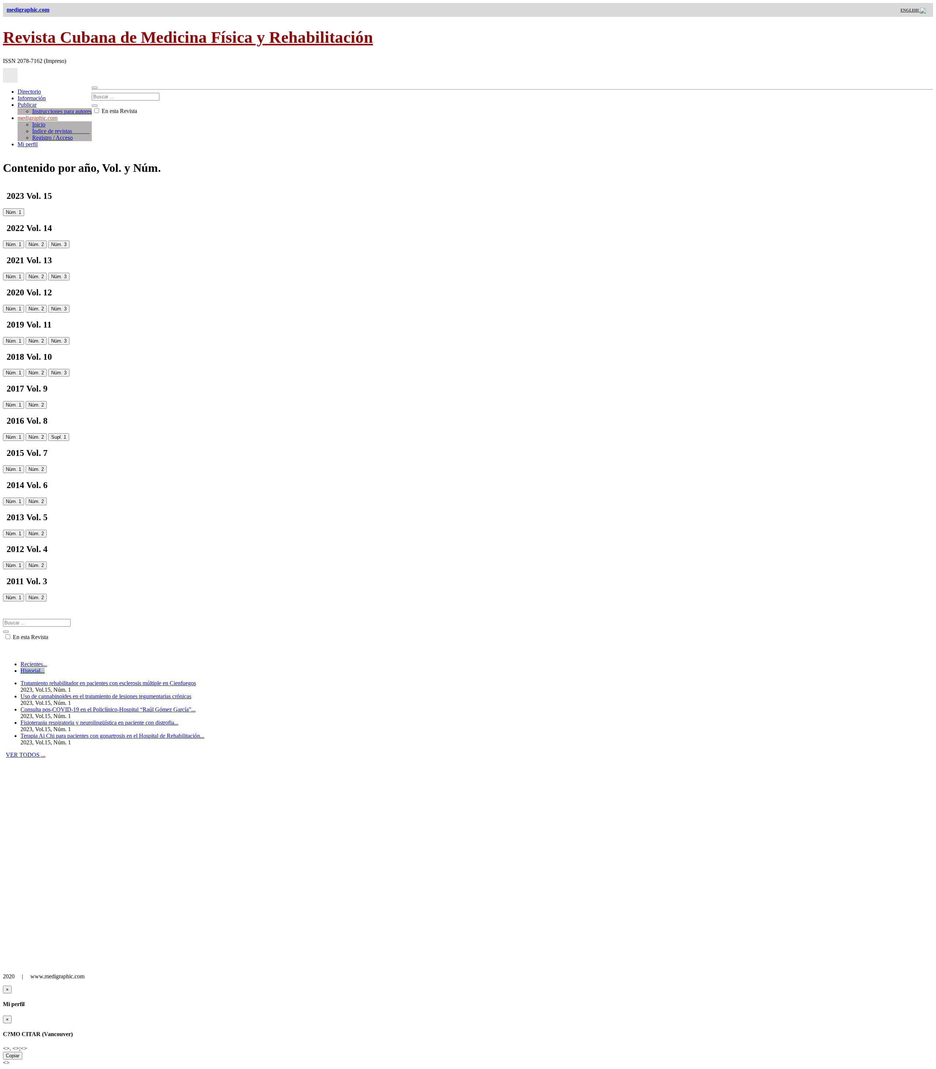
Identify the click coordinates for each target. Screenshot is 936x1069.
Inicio (38, 124)
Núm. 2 (36, 244)
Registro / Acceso (52, 138)
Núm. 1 (13, 212)
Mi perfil (28, 144)
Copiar (12, 1055)
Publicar (27, 105)
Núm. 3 (59, 244)
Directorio (29, 91)
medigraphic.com (37, 118)
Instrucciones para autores (62, 111)
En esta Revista (118, 111)
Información (32, 98)
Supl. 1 (58, 437)
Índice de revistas (61, 131)
